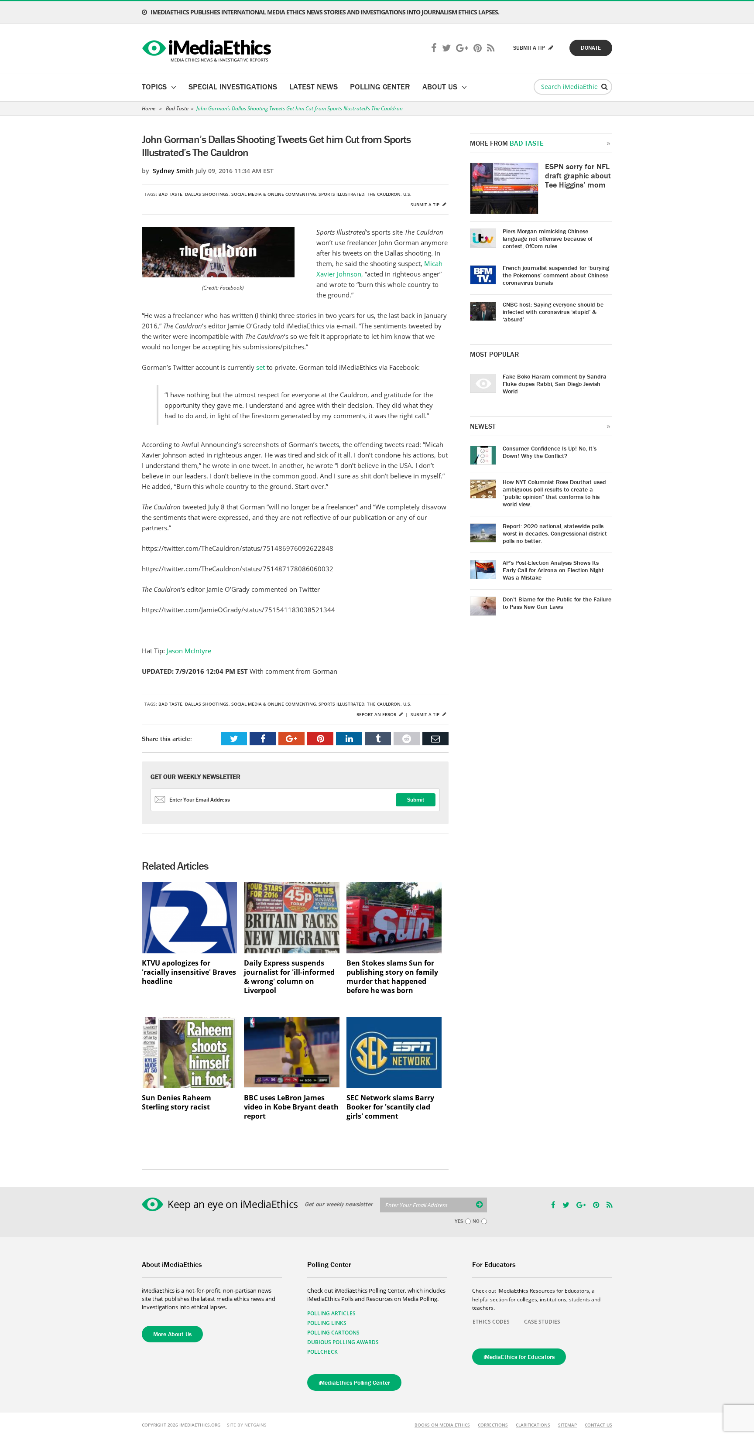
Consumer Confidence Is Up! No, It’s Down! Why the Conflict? (549, 452)
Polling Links (326, 1323)
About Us (439, 87)
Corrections (493, 1425)
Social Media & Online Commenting (273, 194)
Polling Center (380, 87)
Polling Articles (331, 1313)
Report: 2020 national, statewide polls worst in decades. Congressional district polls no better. (555, 533)
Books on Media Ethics (442, 1425)
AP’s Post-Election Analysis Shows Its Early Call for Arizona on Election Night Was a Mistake (553, 570)
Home (148, 108)
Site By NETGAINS (247, 1425)
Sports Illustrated (341, 194)
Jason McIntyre (188, 650)
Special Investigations (232, 87)
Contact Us (598, 1425)
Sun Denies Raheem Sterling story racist (176, 1102)
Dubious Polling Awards (343, 1342)
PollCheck (322, 1351)
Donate (591, 47)
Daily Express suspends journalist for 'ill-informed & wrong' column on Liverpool (289, 977)
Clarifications (533, 1425)
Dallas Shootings (207, 194)
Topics (154, 87)
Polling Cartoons (333, 1332)
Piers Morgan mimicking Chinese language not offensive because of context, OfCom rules (548, 238)
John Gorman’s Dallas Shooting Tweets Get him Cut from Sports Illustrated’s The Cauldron (299, 108)
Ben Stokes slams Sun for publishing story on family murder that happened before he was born (392, 977)
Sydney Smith (173, 171)
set (261, 367)
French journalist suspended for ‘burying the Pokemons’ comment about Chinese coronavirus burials (556, 275)
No (476, 1221)
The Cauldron (384, 194)
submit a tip (529, 47)
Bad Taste (177, 108)
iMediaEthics (208, 48)
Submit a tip (426, 204)
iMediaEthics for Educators (519, 1357)
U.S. (407, 194)
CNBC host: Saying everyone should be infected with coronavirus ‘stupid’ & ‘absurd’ (553, 311)
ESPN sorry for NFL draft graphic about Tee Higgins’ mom (578, 175)
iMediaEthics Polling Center (354, 1382)
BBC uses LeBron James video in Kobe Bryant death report (291, 1107)
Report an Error (377, 714)
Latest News (313, 87)
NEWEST (483, 426)
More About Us (172, 1334)
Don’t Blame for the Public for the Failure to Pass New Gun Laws (557, 603)
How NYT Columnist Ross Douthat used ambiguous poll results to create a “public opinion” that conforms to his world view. (554, 493)
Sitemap (567, 1425)
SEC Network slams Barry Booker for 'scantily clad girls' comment (390, 1107)
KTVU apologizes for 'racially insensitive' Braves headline (189, 972)
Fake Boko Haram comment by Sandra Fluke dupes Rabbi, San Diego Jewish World (555, 383)
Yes (459, 1221)
